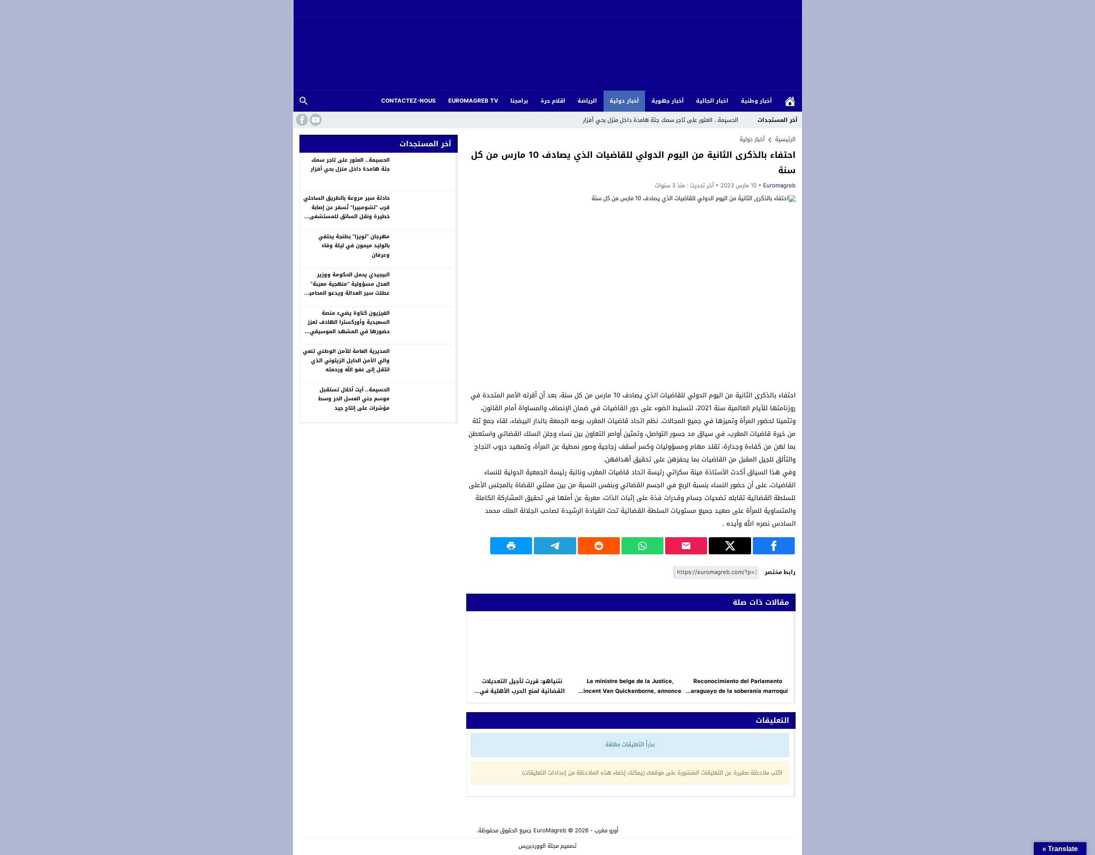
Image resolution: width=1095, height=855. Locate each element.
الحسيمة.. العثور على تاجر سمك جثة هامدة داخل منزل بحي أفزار (660, 120)
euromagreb (779, 185)
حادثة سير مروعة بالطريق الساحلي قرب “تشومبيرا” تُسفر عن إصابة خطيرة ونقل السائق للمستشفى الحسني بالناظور (346, 212)
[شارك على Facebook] (774, 546)
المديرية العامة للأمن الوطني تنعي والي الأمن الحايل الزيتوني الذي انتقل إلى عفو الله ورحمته (346, 360)
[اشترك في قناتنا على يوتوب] (315, 120)
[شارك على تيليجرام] (555, 546)
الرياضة (587, 100)
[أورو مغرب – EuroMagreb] (547, 54)
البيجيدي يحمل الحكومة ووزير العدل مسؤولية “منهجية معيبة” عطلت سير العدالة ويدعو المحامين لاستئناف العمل (347, 288)
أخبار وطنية (756, 100)
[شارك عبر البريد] (686, 546)
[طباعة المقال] (511, 546)
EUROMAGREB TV (473, 100)
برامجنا (519, 100)
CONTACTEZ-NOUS (408, 100)
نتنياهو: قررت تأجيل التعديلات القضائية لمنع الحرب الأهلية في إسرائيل (522, 691)
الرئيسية (790, 101)
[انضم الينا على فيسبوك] (301, 120)
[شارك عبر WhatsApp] (642, 546)
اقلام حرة (553, 100)
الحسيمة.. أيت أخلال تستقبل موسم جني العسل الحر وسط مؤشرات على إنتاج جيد (354, 399)
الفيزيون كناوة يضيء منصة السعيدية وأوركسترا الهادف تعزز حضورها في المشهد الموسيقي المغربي (349, 327)
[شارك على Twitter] (730, 546)
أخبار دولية (624, 100)
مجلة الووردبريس (538, 845)
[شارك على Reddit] (599, 546)
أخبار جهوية (667, 100)
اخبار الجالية (712, 100)
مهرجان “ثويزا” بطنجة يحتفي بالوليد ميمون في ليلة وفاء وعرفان (354, 246)
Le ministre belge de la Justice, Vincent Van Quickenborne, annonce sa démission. (630, 691)
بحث (303, 101)
